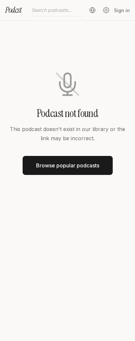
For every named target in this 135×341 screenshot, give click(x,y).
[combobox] (57, 10)
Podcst (13, 10)
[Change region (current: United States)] (92, 10)
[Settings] (106, 10)
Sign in (122, 10)
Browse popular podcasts (67, 165)
